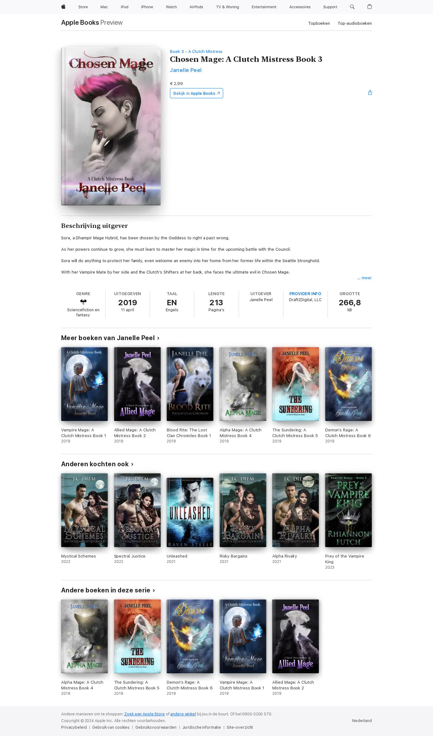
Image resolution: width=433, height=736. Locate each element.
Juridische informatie (201, 727)
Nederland (362, 721)
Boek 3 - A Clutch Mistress (196, 51)
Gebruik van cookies (111, 727)
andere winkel (183, 714)
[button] (352, 7)
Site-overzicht (240, 727)
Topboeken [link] (319, 23)
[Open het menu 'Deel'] (370, 93)
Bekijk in (194, 93)
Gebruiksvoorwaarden (156, 727)
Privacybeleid (74, 727)
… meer (364, 277)
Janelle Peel (186, 70)
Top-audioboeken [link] (355, 23)
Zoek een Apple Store (144, 714)
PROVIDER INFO (305, 293)
